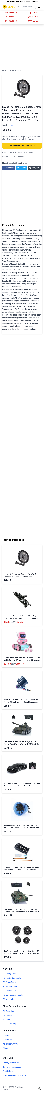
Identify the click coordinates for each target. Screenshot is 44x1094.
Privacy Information (11, 1063)
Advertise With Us (10, 1044)
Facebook (10, 168)
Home (4, 70)
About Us (6, 1035)
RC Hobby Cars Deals (12, 978)
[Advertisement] (22, 47)
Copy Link (35, 168)
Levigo (10, 125)
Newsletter (7, 1015)
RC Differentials (16, 70)
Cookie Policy (8, 1071)
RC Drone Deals (9, 982)
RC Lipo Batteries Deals (13, 995)
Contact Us (7, 1040)
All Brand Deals (9, 1011)
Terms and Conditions (12, 1067)
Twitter (23, 168)
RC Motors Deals (10, 999)
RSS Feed (7, 1019)
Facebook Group (9, 1024)
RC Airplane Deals (10, 986)
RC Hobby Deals (9, 974)
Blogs (5, 1048)
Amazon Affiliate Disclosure (14, 1075)
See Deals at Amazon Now (21, 146)
